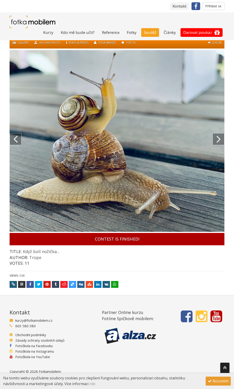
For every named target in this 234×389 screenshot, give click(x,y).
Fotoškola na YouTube (32, 356)
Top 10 (130, 43)
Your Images (106, 43)
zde (92, 383)
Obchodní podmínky (30, 334)
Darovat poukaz (197, 32)
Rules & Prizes (78, 43)
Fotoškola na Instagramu (34, 351)
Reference (111, 32)
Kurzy (48, 32)
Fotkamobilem (50, 371)
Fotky (132, 32)
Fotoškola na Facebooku (34, 345)
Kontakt (179, 6)
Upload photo (49, 43)
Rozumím (220, 381)
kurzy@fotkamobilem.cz (34, 320)
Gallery (23, 43)
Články (170, 32)
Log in (216, 43)
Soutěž (150, 32)
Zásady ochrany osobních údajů (39, 340)
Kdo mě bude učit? (78, 32)
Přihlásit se (213, 6)
